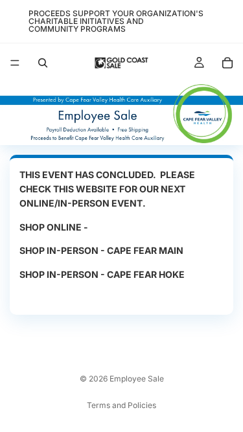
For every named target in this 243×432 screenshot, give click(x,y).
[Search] (43, 63)
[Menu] (15, 63)
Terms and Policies (121, 405)
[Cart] (227, 63)
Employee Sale (137, 378)
